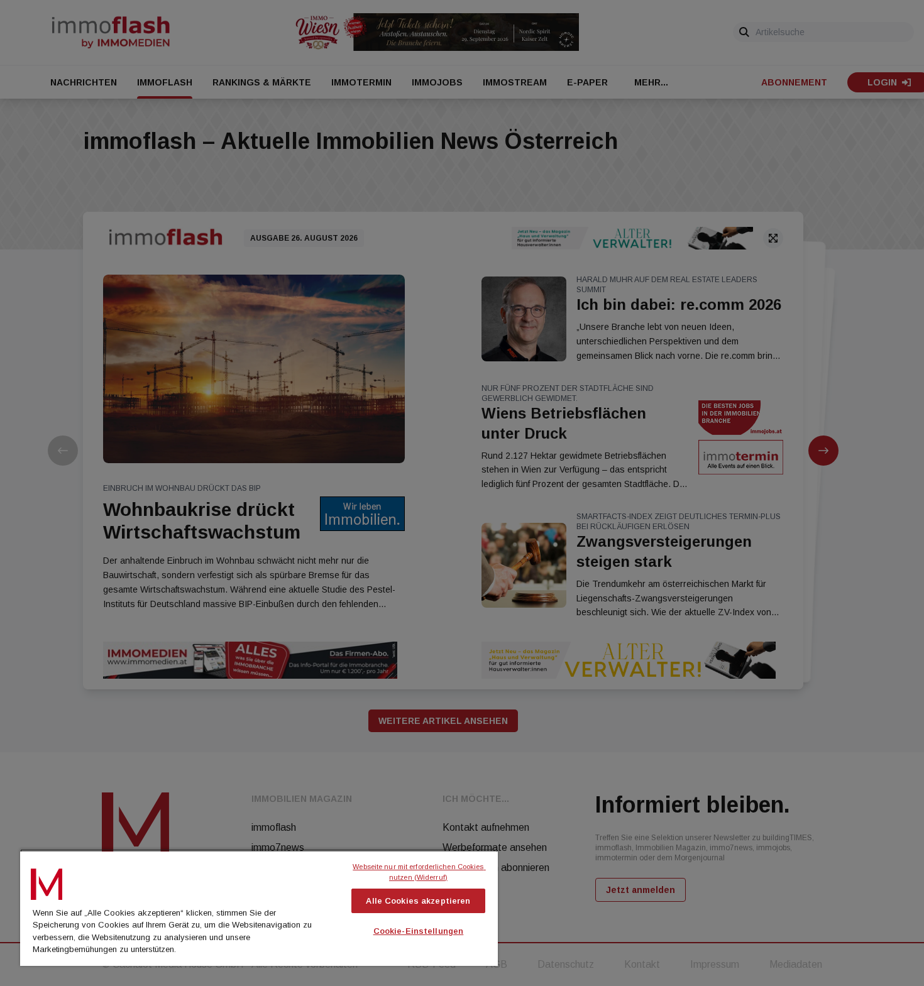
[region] (259, 907)
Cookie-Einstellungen (418, 931)
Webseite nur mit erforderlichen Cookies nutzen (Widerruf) (419, 872)
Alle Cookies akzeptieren (418, 901)
